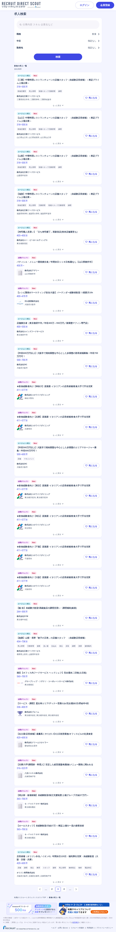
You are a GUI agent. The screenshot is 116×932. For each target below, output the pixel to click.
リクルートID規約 (77, 928)
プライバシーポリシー (104, 928)
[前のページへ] (39, 889)
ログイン (84, 5)
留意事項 (75, 922)
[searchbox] (58, 24)
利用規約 (90, 928)
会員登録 (105, 5)
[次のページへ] (76, 889)
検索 (58, 57)
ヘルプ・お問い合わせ (59, 928)
